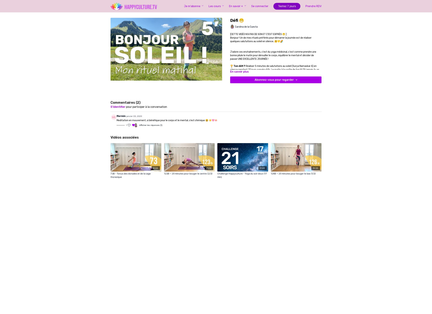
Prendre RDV (313, 6)
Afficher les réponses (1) (150, 125)
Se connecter (259, 6)
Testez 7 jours (287, 6)
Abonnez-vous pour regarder (274, 79)
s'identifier (118, 106)
